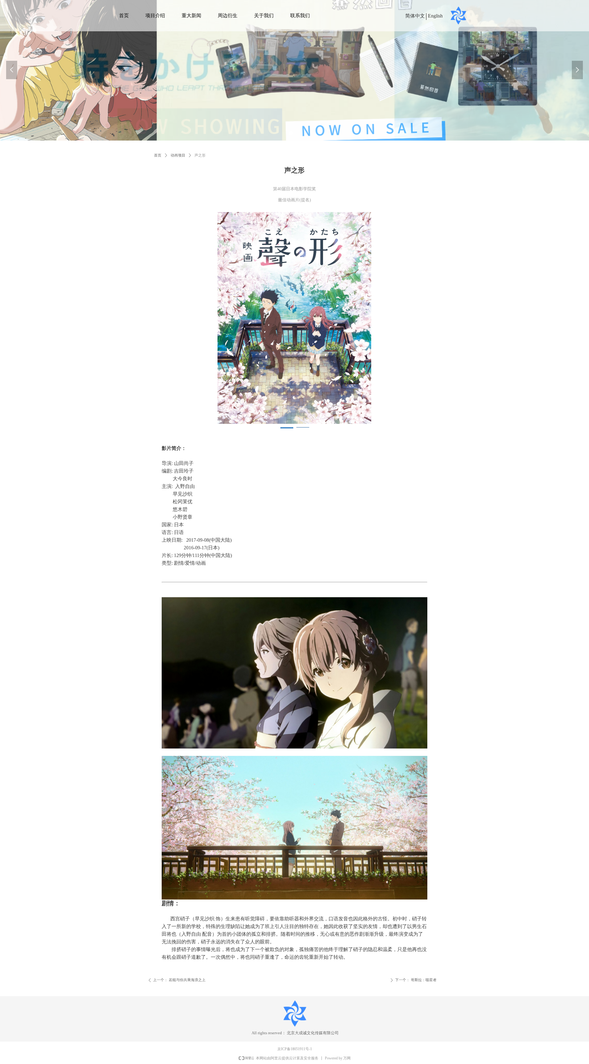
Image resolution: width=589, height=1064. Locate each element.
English (435, 15)
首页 (157, 155)
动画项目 (178, 155)
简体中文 (415, 15)
